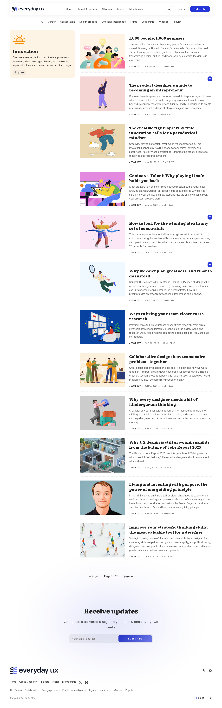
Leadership (148, 21)
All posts (107, 9)
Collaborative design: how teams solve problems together (167, 359)
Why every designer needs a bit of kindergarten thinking (163, 402)
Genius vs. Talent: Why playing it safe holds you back (166, 178)
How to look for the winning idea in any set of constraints (168, 225)
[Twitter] (204, 671)
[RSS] (210, 671)
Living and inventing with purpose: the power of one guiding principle (168, 486)
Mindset (163, 21)
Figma (133, 21)
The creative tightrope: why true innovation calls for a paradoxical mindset (163, 132)
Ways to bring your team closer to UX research (166, 316)
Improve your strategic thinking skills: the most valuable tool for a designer (168, 529)
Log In (181, 9)
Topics (120, 9)
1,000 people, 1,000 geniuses (156, 38)
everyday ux (26, 697)
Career (52, 21)
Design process (88, 21)
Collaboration (67, 21)
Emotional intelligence (114, 21)
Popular (176, 21)
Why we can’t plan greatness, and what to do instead (170, 273)
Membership (136, 9)
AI (42, 21)
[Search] (169, 9)
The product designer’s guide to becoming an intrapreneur (160, 87)
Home (69, 9)
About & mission (87, 9)
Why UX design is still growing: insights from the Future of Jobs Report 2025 (169, 444)
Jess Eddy (135, 66)
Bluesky (86, 682)
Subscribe (200, 9)
